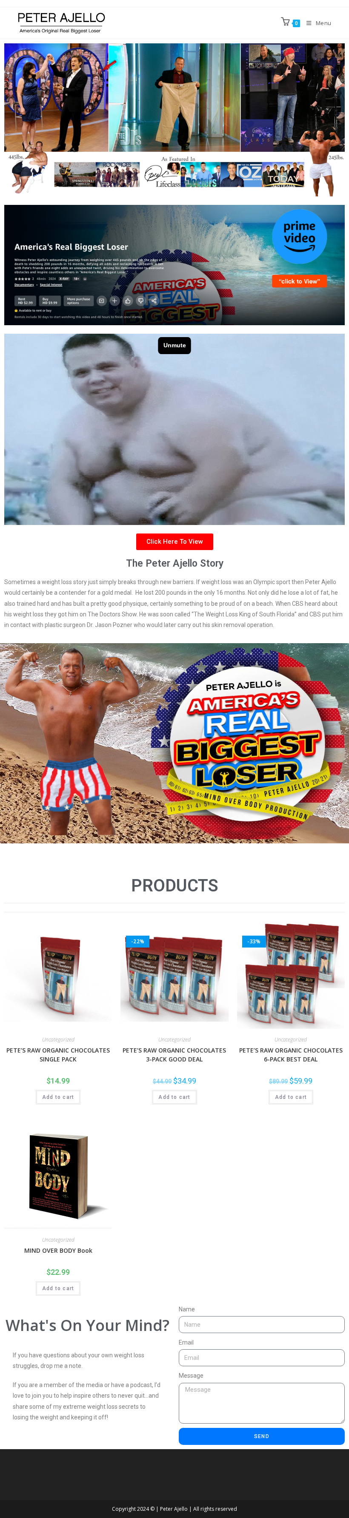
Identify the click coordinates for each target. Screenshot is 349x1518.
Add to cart (58, 1097)
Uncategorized (58, 1039)
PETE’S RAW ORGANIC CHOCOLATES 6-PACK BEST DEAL (291, 1054)
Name (187, 1309)
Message (191, 1375)
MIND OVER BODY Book (58, 1250)
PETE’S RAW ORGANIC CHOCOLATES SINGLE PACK (58, 1054)
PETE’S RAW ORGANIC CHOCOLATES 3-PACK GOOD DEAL (174, 1054)
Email (186, 1342)
